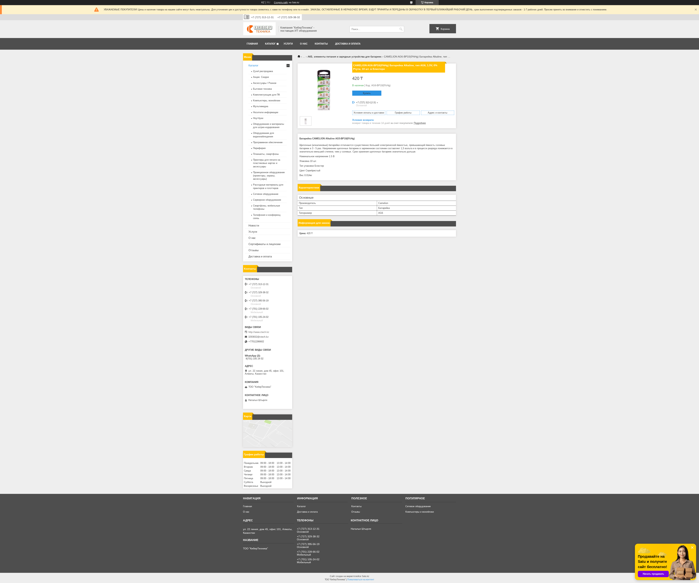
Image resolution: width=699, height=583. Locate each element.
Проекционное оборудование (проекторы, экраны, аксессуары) (269, 175)
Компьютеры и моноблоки (419, 511)
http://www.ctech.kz (258, 332)
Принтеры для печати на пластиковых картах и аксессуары (266, 163)
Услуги (288, 43)
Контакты (321, 43)
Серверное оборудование (267, 199)
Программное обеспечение (268, 142)
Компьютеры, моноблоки (266, 100)
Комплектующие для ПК (266, 94)
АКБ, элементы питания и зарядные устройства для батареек (344, 56)
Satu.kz (365, 576)
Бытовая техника (262, 88)
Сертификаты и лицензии (264, 244)
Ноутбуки (258, 118)
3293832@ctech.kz (258, 336)
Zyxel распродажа (263, 71)
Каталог (270, 43)
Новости (253, 225)
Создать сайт (281, 2)
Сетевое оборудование (265, 194)
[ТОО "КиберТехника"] (259, 29)
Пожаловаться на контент (360, 579)
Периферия (259, 148)
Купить (367, 93)
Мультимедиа (260, 106)
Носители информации (265, 112)
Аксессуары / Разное (264, 83)
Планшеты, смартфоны (266, 154)
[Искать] (401, 29)
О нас (303, 43)
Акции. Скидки (261, 77)
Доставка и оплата (347, 43)
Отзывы (253, 250)
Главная (252, 43)
